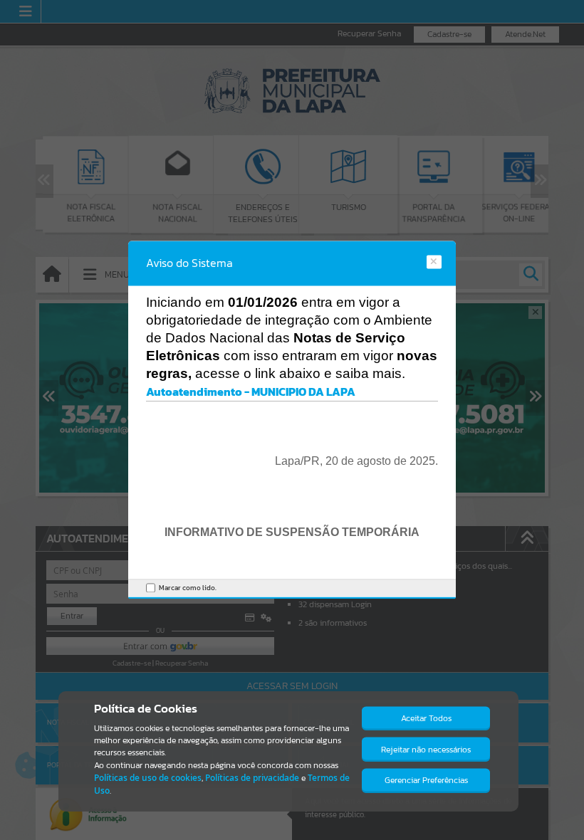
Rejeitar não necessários (426, 749)
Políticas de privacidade (252, 778)
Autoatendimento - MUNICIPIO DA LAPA (250, 391)
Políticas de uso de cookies (148, 778)
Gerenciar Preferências (426, 780)
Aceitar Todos (426, 718)
